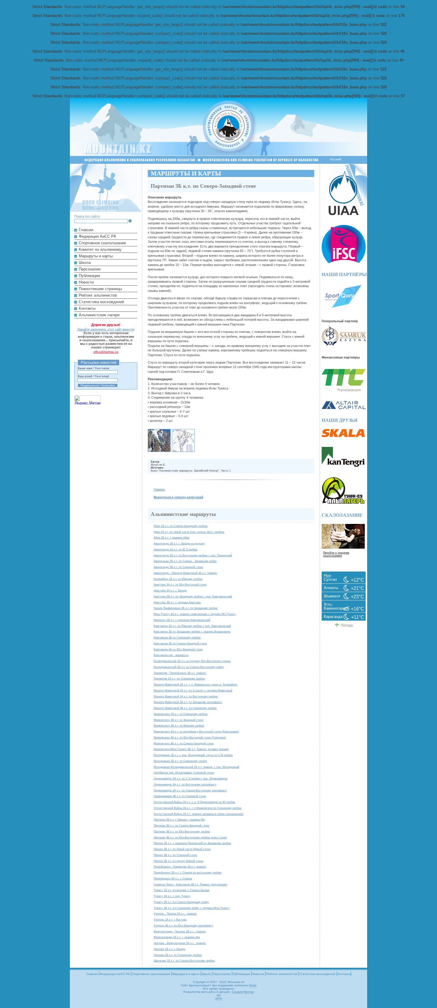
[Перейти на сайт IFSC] (344, 262)
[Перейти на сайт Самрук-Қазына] (344, 344)
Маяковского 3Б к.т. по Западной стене (178, 719)
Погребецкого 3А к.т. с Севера (173, 878)
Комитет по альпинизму (100, 249)
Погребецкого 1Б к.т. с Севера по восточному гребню (187, 872)
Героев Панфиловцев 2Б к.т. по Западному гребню (186, 608)
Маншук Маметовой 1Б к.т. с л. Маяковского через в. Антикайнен (195, 684)
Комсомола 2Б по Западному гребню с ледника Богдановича (192, 631)
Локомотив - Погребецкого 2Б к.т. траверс (180, 672)
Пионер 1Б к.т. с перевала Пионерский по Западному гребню (192, 843)
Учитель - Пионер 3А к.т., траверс (175, 913)
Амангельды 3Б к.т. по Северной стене (178, 567)
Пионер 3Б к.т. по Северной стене (175, 855)
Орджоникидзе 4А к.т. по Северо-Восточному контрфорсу (190, 790)
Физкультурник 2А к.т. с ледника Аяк (177, 937)
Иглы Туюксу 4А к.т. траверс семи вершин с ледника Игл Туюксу (195, 614)
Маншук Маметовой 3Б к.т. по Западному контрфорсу (188, 702)
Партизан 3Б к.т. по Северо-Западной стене (181, 825)
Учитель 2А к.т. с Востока (170, 919)
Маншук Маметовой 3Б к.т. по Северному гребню (185, 708)
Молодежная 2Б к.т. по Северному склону (180, 761)
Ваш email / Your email (93, 376)
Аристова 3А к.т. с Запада (170, 590)
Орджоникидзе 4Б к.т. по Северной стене (180, 796)
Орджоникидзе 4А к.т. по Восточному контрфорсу (185, 784)
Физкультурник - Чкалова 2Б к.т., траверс (180, 931)
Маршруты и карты (96, 256)
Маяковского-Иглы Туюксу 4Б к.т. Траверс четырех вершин (191, 749)
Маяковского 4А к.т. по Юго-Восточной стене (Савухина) (190, 737)
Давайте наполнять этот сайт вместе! (105, 329)
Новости (86, 282)
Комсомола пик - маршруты (171, 655)
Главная (86, 230)
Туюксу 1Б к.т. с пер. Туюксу (172, 896)
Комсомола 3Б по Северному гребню (177, 637)
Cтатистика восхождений (101, 302)
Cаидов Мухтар (243, 991)
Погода (347, 625)
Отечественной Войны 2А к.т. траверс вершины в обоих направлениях (198, 814)
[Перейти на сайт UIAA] (344, 214)
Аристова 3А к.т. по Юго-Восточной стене (180, 584)
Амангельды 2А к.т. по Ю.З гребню (175, 549)
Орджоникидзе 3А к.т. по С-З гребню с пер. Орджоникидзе (190, 778)
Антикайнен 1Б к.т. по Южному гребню (178, 578)
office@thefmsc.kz (105, 351)
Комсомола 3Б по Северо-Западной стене (180, 643)
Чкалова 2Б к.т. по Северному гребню (178, 955)
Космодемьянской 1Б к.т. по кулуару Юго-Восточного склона (192, 661)
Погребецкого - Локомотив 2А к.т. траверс (180, 866)
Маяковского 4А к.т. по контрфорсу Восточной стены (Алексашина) (196, 731)
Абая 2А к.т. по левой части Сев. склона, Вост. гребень (189, 531)
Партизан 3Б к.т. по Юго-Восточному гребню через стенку (190, 837)
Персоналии (89, 269)
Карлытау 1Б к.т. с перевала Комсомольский (182, 620)
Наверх (159, 489)
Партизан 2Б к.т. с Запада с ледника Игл (179, 819)
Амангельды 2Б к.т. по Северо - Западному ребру (185, 561)
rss (219, 995)
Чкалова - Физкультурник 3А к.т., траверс (180, 943)
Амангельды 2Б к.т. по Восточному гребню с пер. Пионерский (193, 555)
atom (218, 998)
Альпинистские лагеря (99, 315)
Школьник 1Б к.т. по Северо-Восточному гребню (184, 960)
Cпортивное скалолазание (102, 243)
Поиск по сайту (87, 216)
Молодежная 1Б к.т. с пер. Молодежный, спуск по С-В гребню (193, 755)
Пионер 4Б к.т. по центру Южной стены (178, 861)
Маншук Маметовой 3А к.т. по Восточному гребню (186, 696)
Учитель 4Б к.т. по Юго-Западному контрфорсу (183, 925)
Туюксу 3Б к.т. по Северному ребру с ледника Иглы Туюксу (191, 908)
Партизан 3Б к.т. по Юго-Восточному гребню (182, 831)
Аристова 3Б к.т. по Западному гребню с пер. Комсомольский (193, 596)
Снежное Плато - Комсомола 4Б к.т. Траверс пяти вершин (190, 884)
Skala (253, 985)
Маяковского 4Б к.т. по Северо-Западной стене (184, 743)
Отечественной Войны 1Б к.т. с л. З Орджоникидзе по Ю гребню (194, 802)
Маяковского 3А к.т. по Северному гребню (181, 714)
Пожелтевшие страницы (100, 289)
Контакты (87, 308)
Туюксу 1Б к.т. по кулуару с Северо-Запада (181, 890)
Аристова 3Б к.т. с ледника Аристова (177, 602)
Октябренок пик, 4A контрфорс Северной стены (184, 772)
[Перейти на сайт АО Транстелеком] (344, 390)
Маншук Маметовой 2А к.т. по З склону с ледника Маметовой (193, 690)
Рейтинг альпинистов (98, 295)
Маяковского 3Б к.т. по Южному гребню (179, 725)
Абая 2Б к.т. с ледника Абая (171, 537)
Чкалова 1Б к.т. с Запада (169, 949)
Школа (85, 262)
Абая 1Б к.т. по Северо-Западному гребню (181, 526)
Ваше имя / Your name (93, 368)
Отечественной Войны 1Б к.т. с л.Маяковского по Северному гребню (197, 808)
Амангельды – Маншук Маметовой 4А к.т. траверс (185, 573)
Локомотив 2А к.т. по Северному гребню (179, 678)
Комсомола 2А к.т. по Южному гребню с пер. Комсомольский (192, 625)
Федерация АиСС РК (97, 236)
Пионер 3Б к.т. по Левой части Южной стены (182, 849)
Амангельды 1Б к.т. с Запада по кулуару (179, 543)
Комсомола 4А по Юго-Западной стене (178, 649)
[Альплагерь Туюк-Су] (343, 502)
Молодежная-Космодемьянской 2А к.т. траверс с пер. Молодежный (196, 766)
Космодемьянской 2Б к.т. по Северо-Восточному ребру (189, 667)
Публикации (89, 275)
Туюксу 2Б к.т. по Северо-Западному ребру (181, 902)
